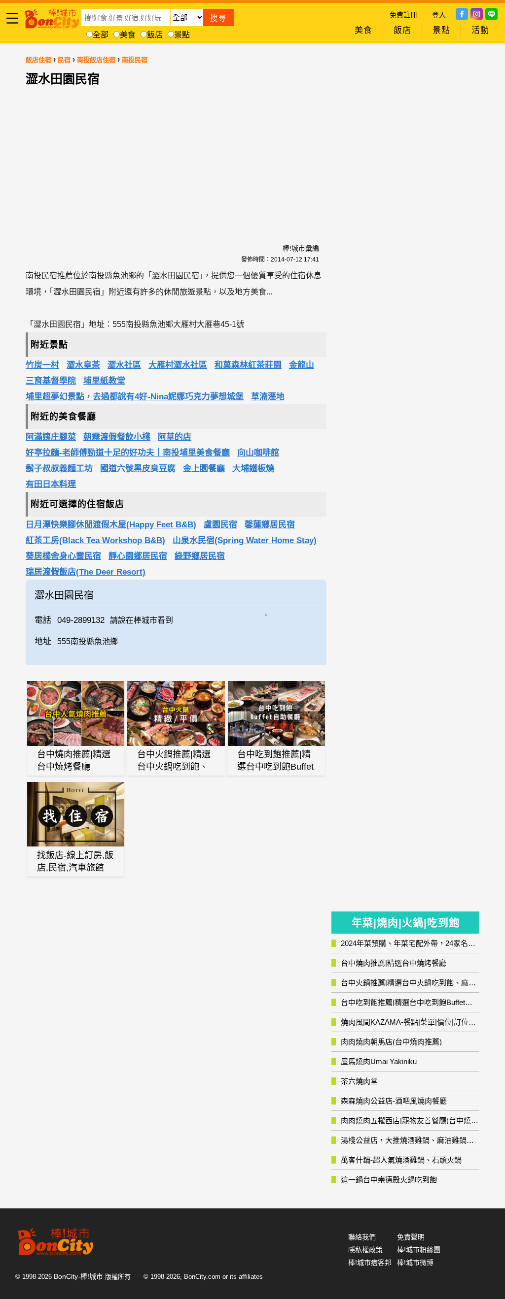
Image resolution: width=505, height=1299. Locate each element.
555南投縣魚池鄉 (87, 641)
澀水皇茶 (83, 365)
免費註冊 (403, 15)
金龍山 (301, 365)
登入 (439, 15)
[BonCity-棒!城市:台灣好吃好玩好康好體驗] (51, 17)
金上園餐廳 (204, 468)
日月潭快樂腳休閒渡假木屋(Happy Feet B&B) (111, 524)
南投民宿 (134, 60)
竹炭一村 (42, 365)
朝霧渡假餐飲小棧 (116, 437)
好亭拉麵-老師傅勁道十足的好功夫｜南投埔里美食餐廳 (128, 452)
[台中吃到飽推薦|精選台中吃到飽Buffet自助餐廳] (276, 713)
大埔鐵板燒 (253, 468)
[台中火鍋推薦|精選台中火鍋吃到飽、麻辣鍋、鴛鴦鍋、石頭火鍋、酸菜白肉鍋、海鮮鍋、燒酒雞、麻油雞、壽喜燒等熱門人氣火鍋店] (175, 713)
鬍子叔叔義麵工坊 (59, 468)
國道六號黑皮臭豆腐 (138, 468)
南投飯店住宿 (96, 60)
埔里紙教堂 (104, 381)
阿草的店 (174, 437)
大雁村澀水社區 (177, 365)
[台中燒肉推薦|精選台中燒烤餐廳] (75, 713)
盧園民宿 (220, 524)
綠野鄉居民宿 (200, 556)
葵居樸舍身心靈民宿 (63, 556)
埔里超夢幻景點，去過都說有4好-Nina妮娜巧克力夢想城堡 (135, 396)
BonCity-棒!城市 (78, 1276)
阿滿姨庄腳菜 (51, 437)
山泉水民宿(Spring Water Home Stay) (245, 540)
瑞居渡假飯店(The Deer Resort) (85, 572)
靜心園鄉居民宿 (137, 556)
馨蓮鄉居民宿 (270, 524)
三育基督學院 (51, 381)
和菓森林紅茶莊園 (248, 365)
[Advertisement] (176, 154)
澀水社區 (124, 365)
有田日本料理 (51, 484)
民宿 (64, 60)
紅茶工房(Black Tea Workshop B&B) (95, 540)
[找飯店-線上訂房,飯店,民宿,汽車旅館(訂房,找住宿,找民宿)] (75, 814)
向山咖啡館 (258, 452)
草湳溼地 (268, 396)
